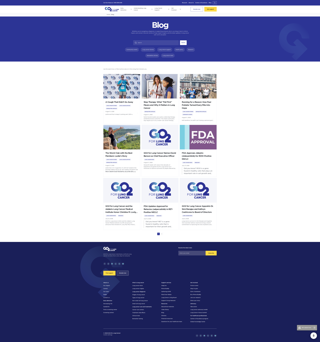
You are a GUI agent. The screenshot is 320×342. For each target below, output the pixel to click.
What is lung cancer (138, 282)
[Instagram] (108, 263)
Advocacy (193, 303)
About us (106, 282)
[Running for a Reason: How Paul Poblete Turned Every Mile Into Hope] (198, 98)
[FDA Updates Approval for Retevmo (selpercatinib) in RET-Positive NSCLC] (160, 204)
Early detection (107, 300)
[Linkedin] (115, 263)
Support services (166, 282)
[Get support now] (313, 335)
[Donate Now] (197, 9)
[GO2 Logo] (111, 9)
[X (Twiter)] (119, 263)
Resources (164, 303)
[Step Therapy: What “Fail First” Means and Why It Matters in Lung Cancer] (160, 98)
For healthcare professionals (198, 315)
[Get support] (210, 9)
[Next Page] (161, 234)
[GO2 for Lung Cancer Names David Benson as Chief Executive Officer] (160, 151)
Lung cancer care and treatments (142, 307)
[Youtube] (112, 263)
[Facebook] (104, 263)
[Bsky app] (123, 263)
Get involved (194, 282)
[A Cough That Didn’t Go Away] (121, 98)
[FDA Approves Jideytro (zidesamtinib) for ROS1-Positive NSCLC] (198, 151)
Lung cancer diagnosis (138, 291)
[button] (215, 2)
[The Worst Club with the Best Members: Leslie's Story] (121, 151)
